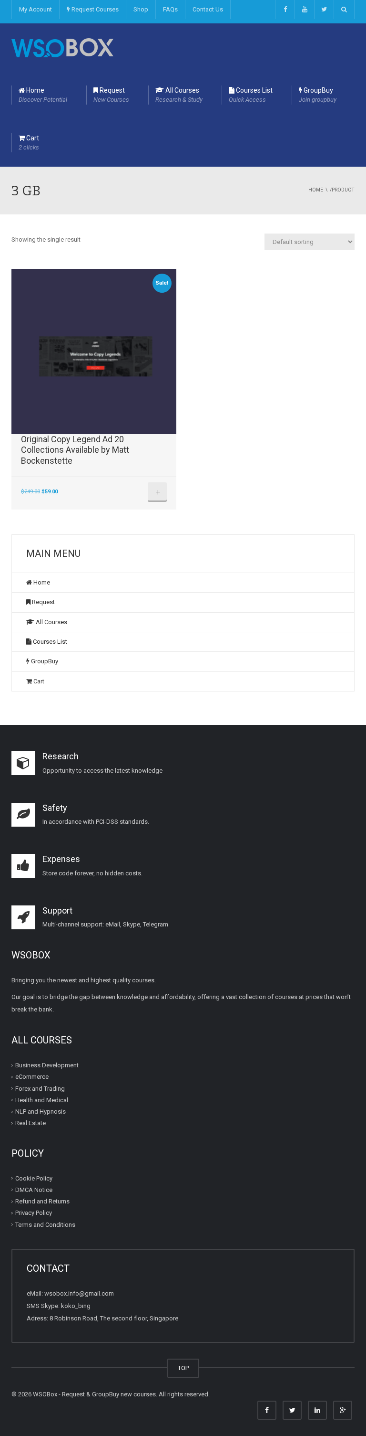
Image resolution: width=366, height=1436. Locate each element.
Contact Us (208, 9)
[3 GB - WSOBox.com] (62, 47)
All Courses (179, 94)
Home (43, 94)
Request (111, 94)
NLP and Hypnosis (40, 1111)
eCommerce (32, 1076)
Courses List (251, 94)
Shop (140, 9)
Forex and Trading (40, 1088)
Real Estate (30, 1123)
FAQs (170, 9)
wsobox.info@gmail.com (79, 1293)
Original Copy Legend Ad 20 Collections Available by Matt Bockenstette (75, 450)
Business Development (47, 1065)
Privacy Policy (33, 1212)
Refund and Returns (42, 1201)
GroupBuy (317, 94)
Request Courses (94, 9)
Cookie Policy (33, 1178)
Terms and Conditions (45, 1224)
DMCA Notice (33, 1189)
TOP (183, 1368)
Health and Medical (41, 1100)
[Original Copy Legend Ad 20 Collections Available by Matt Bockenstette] (93, 351)
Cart (29, 142)
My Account (35, 9)
